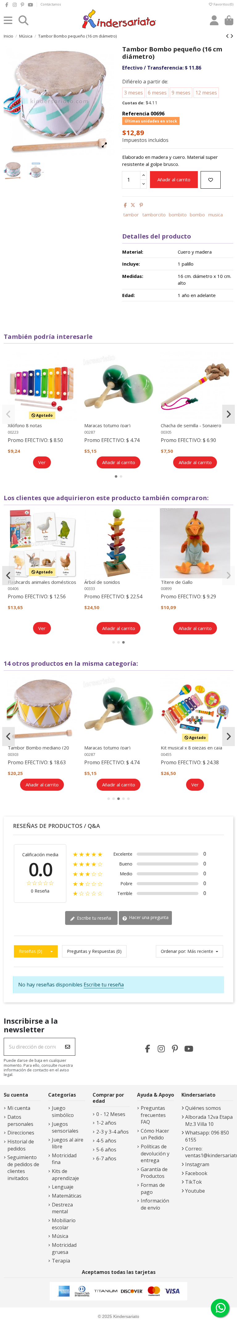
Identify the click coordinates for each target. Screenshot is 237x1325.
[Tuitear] (133, 205)
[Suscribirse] (67, 1046)
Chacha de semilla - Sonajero (191, 425)
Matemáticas (66, 1195)
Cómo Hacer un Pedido (155, 1134)
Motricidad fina (64, 1159)
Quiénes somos (203, 1108)
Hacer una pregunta (148, 917)
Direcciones (20, 1132)
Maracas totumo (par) (107, 425)
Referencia (135, 113)
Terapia (61, 1260)
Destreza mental (62, 1208)
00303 (13, 754)
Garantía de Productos (154, 1172)
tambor (131, 214)
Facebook (196, 1173)
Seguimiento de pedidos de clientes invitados (23, 1167)
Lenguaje (62, 1186)
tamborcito (154, 214)
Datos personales (20, 1120)
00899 (166, 588)
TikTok (193, 1181)
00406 (13, 588)
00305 (166, 432)
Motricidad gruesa (64, 1248)
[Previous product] (228, 36)
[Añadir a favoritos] (211, 180)
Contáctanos (50, 4)
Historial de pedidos (20, 1145)
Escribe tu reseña (93, 918)
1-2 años (106, 1122)
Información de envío (155, 1204)
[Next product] (231, 36)
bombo (197, 214)
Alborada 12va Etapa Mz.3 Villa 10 (209, 1120)
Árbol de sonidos (102, 582)
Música (60, 1236)
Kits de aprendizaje (65, 1174)
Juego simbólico (63, 1111)
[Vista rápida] (72, 373)
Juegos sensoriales (65, 1127)
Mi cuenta (18, 1108)
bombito (178, 214)
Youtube (195, 1190)
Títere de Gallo (177, 582)
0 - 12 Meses (110, 1114)
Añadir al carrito (173, 179)
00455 (166, 754)
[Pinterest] (141, 205)
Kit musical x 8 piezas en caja (191, 748)
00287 (89, 432)
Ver (42, 462)
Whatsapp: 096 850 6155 (207, 1136)
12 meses (206, 92)
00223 (13, 432)
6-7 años (106, 1158)
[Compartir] (125, 205)
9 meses (181, 92)
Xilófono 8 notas (25, 425)
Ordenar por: (173, 951)
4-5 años (106, 1140)
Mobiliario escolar (64, 1224)
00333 (89, 588)
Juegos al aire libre (67, 1143)
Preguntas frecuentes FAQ (153, 1115)
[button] (116, 476)
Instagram (197, 1164)
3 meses (133, 92)
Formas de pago (153, 1188)
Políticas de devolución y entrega (155, 1153)
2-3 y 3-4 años (112, 1131)
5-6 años (106, 1149)
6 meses (157, 92)
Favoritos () (223, 4)
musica (215, 214)
